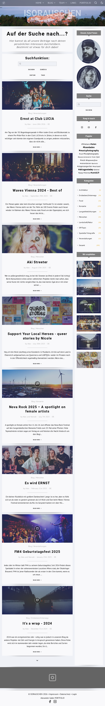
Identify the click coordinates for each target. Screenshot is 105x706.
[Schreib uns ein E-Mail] (88, 127)
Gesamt (82, 245)
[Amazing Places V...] (89, 342)
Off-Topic (82, 228)
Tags (43, 75)
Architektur (83, 190)
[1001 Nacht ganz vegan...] (89, 360)
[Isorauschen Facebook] (95, 127)
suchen (31, 69)
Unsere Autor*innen (88, 33)
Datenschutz (65, 694)
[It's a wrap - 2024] (37, 600)
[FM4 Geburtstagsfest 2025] (37, 528)
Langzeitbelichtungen (87, 211)
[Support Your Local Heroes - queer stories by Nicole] (37, 311)
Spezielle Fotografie (87, 233)
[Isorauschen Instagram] (82, 127)
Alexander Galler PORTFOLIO (52, 698)
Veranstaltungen (85, 238)
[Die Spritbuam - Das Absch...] (89, 269)
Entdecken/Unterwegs (87, 195)
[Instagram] (55, 702)
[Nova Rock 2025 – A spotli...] (89, 287)
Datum (32, 75)
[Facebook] (50, 702)
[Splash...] (89, 305)
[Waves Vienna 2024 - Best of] (37, 167)
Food (81, 201)
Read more (36, 147)
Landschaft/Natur (86, 222)
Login (74, 694)
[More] (37, 660)
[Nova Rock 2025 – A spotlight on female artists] (37, 384)
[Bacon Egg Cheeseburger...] (89, 323)
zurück (43, 69)
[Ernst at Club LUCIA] (37, 95)
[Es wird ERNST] (37, 460)
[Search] (96, 2)
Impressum (53, 694)
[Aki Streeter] (37, 239)
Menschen (83, 217)
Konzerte (82, 206)
